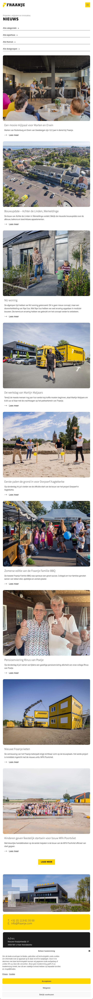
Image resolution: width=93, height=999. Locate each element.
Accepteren (46, 981)
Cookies (12, 974)
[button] (89, 951)
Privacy (5, 974)
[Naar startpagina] (14, 5)
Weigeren (46, 988)
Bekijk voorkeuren (46, 994)
